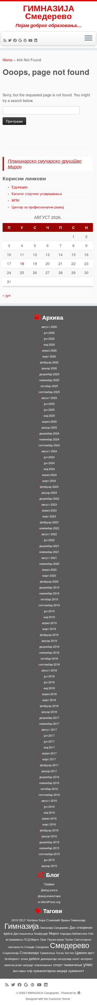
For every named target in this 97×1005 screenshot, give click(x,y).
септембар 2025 (49, 392)
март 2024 (49, 481)
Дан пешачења (23, 933)
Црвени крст (84, 952)
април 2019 (49, 623)
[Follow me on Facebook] (15, 40)
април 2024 (49, 475)
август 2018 (49, 670)
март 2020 (49, 575)
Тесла (60, 953)
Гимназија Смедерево (54, 928)
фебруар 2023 (49, 522)
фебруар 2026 (49, 362)
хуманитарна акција (50, 970)
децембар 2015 (49, 842)
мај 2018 (49, 688)
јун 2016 (49, 806)
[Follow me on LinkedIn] (36, 40)
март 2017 (49, 759)
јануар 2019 (49, 640)
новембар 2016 (49, 783)
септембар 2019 (49, 605)
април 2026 (49, 350)
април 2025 (49, 421)
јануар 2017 (49, 771)
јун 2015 (49, 860)
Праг (43, 939)
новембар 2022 (49, 528)
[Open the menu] (88, 38)
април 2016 (49, 818)
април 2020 (49, 569)
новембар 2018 (49, 652)
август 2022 (49, 534)
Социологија (11, 953)
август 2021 (49, 558)
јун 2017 (49, 741)
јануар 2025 (49, 427)
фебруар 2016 (49, 830)
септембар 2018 (49, 664)
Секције (29, 947)
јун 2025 (49, 409)
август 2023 (49, 504)
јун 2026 (49, 338)
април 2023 (49, 510)
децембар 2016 (49, 777)
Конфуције (41, 933)
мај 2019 (49, 617)
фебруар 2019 (49, 635)
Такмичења (47, 953)
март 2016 (49, 824)
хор (29, 970)
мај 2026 (49, 344)
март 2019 (49, 629)
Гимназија (21, 925)
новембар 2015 (49, 848)
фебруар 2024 (49, 486)
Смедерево (69, 944)
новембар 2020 (49, 563)
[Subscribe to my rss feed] (5, 40)
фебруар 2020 (49, 581)
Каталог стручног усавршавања (37, 193)
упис (88, 964)
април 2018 (49, 694)
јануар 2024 (49, 492)
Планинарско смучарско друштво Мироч (44, 164)
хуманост (76, 970)
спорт (58, 964)
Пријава (49, 884)
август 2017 (49, 729)
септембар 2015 (49, 854)
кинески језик (13, 965)
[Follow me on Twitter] (10, 40)
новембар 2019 (49, 593)
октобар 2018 (49, 658)
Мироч (54, 933)
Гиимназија (78, 920)
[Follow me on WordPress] (25, 40)
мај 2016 (49, 812)
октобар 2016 (49, 789)
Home (7, 59)
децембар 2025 (49, 374)
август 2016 (49, 800)
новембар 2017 (49, 723)
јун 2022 (49, 540)
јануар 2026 (49, 368)
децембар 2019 (49, 587)
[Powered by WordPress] (79, 991)
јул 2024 (49, 457)
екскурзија (64, 959)
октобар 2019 (49, 599)
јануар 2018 (49, 712)
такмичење (73, 964)
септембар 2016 (49, 795)
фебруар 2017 (49, 765)
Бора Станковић (49, 920)
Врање (65, 920)
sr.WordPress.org (49, 902)
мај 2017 (49, 747)
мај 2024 (49, 469)
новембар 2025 (49, 380)
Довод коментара (49, 896)
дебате (34, 958)
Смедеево (42, 947)
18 (22, 263)
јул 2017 (49, 735)
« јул (6, 295)
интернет (87, 959)
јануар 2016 (49, 836)
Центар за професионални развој (38, 207)
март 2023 (49, 516)
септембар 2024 (49, 445)
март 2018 (49, 700)
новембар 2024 (49, 439)
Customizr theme (59, 999)
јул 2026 (49, 332)
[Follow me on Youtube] (31, 40)
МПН (15, 200)
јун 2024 (49, 463)
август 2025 (49, 398)
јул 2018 (49, 676)
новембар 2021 (49, 552)
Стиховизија (29, 952)
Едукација (19, 186)
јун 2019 (49, 611)
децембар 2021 (49, 546)
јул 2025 (49, 404)
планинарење (43, 965)
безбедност (12, 959)
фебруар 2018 (49, 706)
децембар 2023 (49, 498)
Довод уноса (49, 890)
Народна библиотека (73, 933)
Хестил (69, 953)
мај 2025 (49, 415)
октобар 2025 (49, 386)
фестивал (19, 971)
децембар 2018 (49, 646)
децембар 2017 (49, 718)
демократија (49, 959)
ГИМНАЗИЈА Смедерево (48, 12)
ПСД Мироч (31, 939)
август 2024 (49, 451)
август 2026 (49, 327)
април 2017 (49, 753)
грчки (24, 959)
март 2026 (49, 356)
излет (76, 959)
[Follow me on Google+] (20, 40)
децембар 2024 (49, 433)
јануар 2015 (49, 866)
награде (28, 965)
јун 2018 (49, 682)
